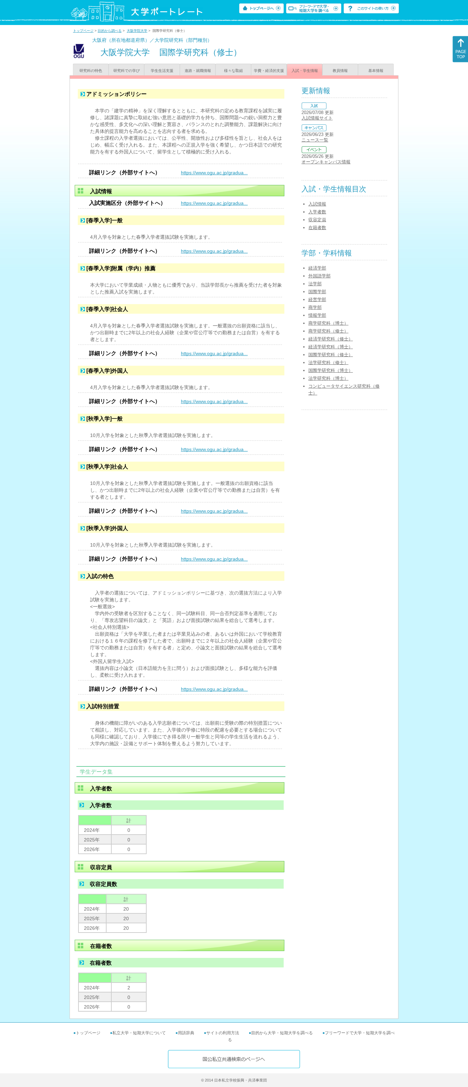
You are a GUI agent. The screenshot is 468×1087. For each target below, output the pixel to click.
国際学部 (317, 291)
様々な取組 (233, 70)
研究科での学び (126, 70)
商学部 (315, 307)
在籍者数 (317, 227)
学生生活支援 (162, 70)
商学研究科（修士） (328, 331)
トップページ (83, 31)
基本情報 (375, 70)
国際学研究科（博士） (330, 370)
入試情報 (317, 204)
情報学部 (317, 315)
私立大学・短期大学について (139, 1032)
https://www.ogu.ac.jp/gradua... (214, 172)
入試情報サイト (317, 118)
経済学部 (317, 268)
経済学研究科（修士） (330, 338)
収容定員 (317, 219)
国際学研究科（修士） (330, 354)
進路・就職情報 (198, 70)
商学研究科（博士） (328, 323)
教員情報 (340, 70)
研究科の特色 (90, 70)
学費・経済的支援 (269, 70)
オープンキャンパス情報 (325, 161)
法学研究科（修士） (328, 362)
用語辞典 (186, 1032)
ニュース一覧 (314, 139)
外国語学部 (319, 275)
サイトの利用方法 (222, 1032)
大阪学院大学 (137, 31)
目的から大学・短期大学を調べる (282, 1032)
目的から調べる (110, 31)
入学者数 (317, 211)
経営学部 (317, 299)
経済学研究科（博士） (330, 346)
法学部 (315, 283)
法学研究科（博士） (328, 378)
